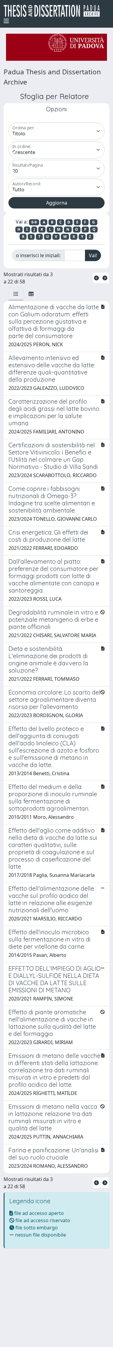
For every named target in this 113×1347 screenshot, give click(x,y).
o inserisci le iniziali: (38, 255)
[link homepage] (54, 11)
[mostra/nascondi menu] (6, 21)
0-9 (34, 222)
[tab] (16, 294)
